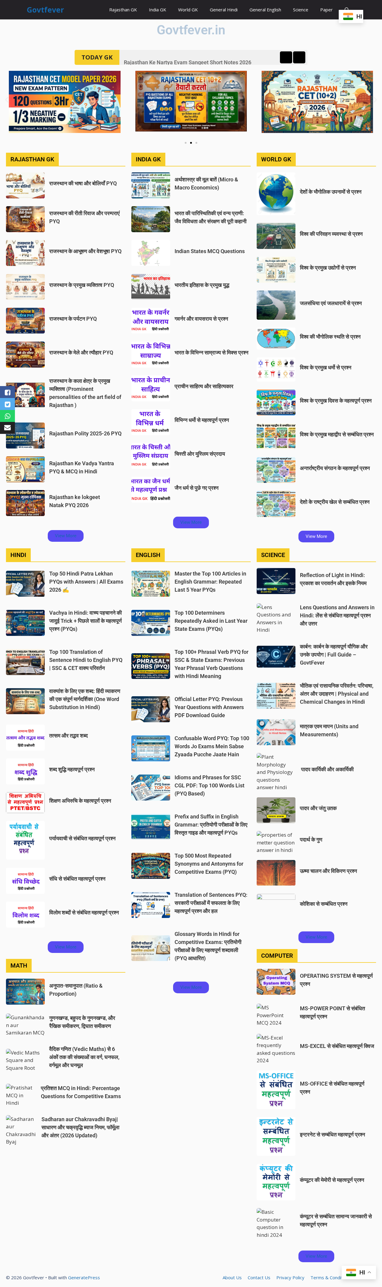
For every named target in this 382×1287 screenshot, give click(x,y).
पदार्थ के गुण (311, 839)
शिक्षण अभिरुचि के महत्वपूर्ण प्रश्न (80, 801)
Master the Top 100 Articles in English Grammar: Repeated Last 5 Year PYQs (210, 581)
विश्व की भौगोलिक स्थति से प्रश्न (330, 336)
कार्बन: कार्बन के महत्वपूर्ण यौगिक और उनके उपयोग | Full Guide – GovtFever (334, 654)
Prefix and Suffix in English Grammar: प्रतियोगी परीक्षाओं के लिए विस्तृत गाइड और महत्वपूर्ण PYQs (211, 824)
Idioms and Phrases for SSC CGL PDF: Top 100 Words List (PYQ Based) (209, 785)
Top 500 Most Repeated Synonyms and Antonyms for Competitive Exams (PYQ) (209, 864)
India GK (157, 10)
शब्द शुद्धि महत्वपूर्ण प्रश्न (72, 769)
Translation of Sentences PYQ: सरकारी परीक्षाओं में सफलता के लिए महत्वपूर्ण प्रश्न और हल (211, 903)
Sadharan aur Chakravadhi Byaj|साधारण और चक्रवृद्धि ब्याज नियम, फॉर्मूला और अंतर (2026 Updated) (80, 1127)
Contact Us (259, 1277)
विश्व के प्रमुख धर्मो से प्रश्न (325, 367)
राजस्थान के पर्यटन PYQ (73, 319)
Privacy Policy (290, 1277)
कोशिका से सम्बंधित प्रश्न (323, 904)
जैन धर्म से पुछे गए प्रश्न (196, 488)
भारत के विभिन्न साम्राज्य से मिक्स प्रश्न (211, 352)
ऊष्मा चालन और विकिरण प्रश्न (328, 871)
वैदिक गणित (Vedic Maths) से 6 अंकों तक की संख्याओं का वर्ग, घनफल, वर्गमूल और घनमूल (84, 1057)
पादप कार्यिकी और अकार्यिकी (327, 769)
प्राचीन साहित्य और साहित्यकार (204, 386)
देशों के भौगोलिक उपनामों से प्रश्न (330, 192)
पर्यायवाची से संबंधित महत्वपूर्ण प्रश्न (82, 838)
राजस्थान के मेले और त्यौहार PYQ (81, 352)
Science (300, 10)
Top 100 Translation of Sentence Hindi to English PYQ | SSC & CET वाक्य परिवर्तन (85, 660)
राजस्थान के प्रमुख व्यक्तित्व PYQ (81, 285)
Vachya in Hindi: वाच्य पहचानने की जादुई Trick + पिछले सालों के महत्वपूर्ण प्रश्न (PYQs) (85, 621)
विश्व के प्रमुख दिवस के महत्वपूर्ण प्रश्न (336, 400)
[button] (6, 99)
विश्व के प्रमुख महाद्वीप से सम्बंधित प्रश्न (337, 434)
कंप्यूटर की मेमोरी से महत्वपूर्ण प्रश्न (332, 1180)
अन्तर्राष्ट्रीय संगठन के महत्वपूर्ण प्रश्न (335, 468)
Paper (326, 10)
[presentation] (286, 57)
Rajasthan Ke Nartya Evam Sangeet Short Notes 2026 (187, 57)
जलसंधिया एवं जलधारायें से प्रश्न (331, 303)
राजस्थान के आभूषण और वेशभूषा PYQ (85, 251)
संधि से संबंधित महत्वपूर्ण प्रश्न (77, 879)
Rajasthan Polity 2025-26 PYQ (85, 433)
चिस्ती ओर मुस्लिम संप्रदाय (200, 454)
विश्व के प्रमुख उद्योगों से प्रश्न (328, 267)
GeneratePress (84, 1277)
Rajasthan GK (123, 10)
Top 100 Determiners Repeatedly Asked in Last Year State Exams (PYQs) (211, 621)
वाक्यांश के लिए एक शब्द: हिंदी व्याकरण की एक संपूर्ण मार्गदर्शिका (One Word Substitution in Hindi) (84, 699)
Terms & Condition (329, 1277)
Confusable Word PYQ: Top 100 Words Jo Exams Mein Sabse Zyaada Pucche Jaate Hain (212, 746)
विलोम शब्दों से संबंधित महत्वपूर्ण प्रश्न (84, 912)
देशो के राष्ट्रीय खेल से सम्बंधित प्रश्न (334, 502)
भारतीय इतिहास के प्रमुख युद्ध (202, 285)
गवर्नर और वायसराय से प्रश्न (201, 319)
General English (265, 10)
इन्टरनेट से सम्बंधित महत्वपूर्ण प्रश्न (332, 1134)
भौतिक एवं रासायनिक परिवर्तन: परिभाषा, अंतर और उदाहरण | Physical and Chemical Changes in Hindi (336, 693)
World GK (188, 10)
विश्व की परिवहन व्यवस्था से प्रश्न (331, 234)
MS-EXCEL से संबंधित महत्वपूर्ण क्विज (337, 1046)
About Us (232, 1277)
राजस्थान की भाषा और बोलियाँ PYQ (83, 183)
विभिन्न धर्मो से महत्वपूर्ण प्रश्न (202, 420)
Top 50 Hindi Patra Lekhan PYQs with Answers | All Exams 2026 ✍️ (86, 581)
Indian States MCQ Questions (210, 251)
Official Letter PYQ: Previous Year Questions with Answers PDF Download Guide (209, 707)
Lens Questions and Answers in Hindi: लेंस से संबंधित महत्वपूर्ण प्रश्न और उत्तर (337, 615)
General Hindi (224, 10)
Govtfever (45, 9)
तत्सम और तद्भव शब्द (68, 735)
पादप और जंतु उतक (318, 808)
